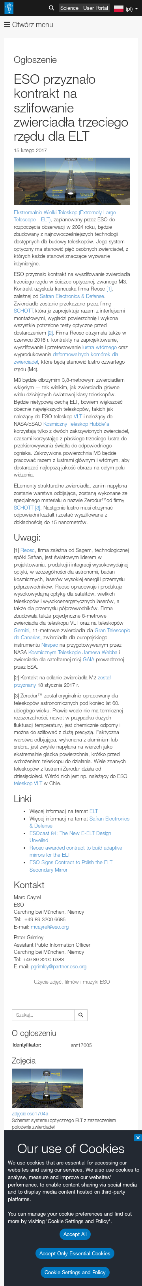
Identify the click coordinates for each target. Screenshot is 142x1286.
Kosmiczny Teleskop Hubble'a (76, 424)
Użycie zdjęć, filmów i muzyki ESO (72, 982)
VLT (78, 416)
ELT (94, 811)
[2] (50, 332)
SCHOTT (23, 310)
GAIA (88, 659)
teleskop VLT (28, 783)
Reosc (28, 550)
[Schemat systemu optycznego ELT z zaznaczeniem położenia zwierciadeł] (72, 181)
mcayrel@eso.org (50, 927)
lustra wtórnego (99, 347)
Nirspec (49, 645)
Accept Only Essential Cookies (74, 1253)
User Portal (95, 8)
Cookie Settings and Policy (75, 1272)
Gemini (21, 630)
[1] (109, 288)
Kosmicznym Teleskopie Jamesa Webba (73, 652)
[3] (37, 507)
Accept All (75, 1234)
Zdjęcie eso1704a (30, 1114)
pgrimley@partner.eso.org (58, 966)
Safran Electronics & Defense (72, 296)
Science (69, 8)
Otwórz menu (31, 24)
